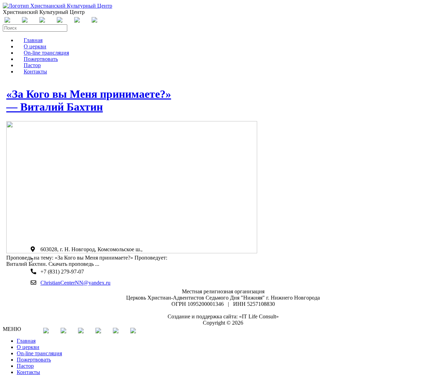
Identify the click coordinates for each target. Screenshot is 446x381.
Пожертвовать (34, 360)
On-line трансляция (39, 353)
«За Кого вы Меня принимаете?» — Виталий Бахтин (88, 100)
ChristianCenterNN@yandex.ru (75, 283)
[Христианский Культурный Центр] (57, 6)
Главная (26, 341)
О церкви (28, 347)
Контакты (35, 71)
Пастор (25, 366)
